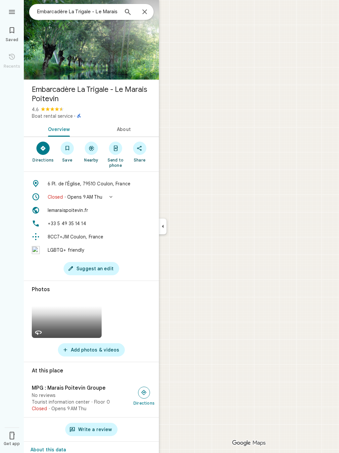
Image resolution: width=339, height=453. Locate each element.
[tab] (57, 129)
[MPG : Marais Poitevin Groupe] (91, 398)
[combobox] (78, 12)
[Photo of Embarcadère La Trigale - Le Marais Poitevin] (91, 40)
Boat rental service (52, 116)
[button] (91, 197)
